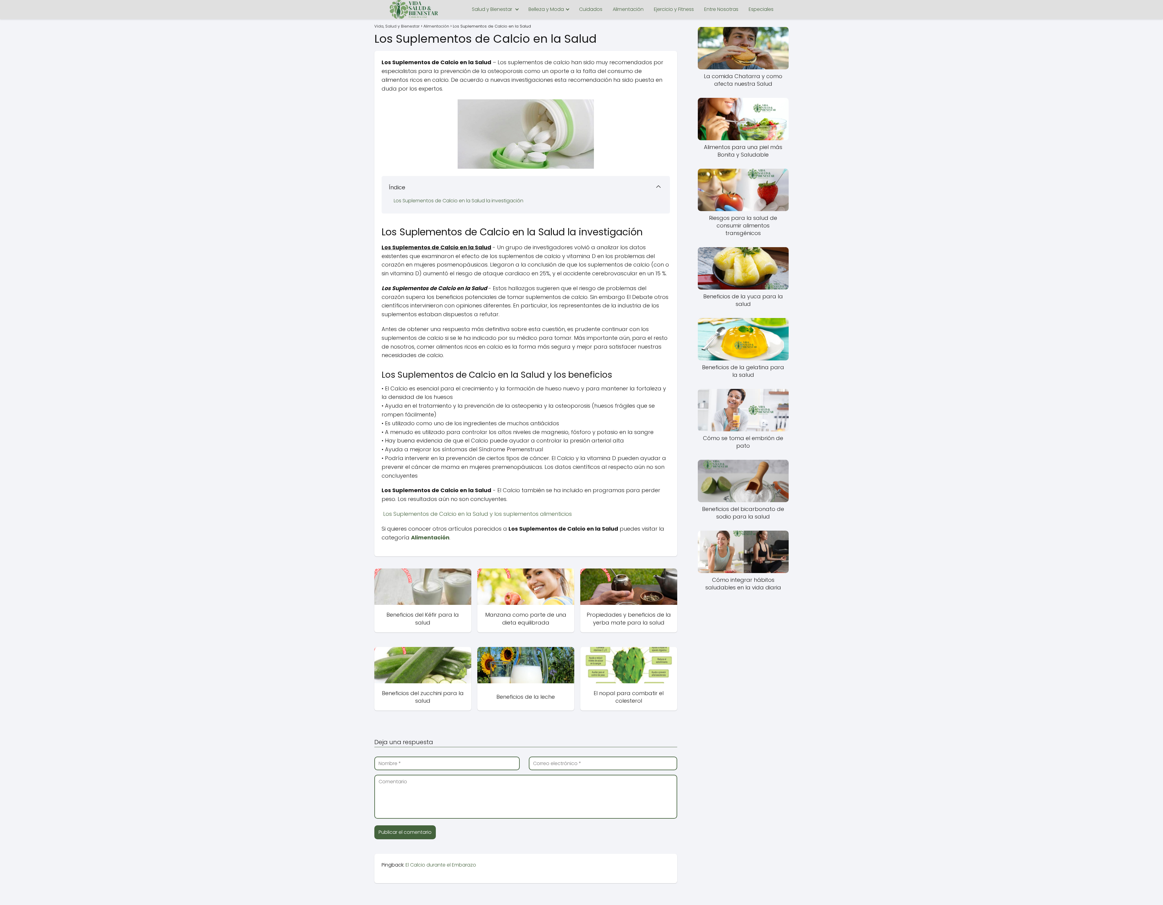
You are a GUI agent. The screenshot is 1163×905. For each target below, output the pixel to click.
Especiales (761, 9)
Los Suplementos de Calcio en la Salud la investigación (458, 200)
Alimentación (628, 9)
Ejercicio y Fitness (674, 9)
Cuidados (590, 9)
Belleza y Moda (546, 9)
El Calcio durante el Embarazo (441, 864)
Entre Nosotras (721, 9)
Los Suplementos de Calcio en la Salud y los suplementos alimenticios (477, 514)
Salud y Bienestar (492, 9)
